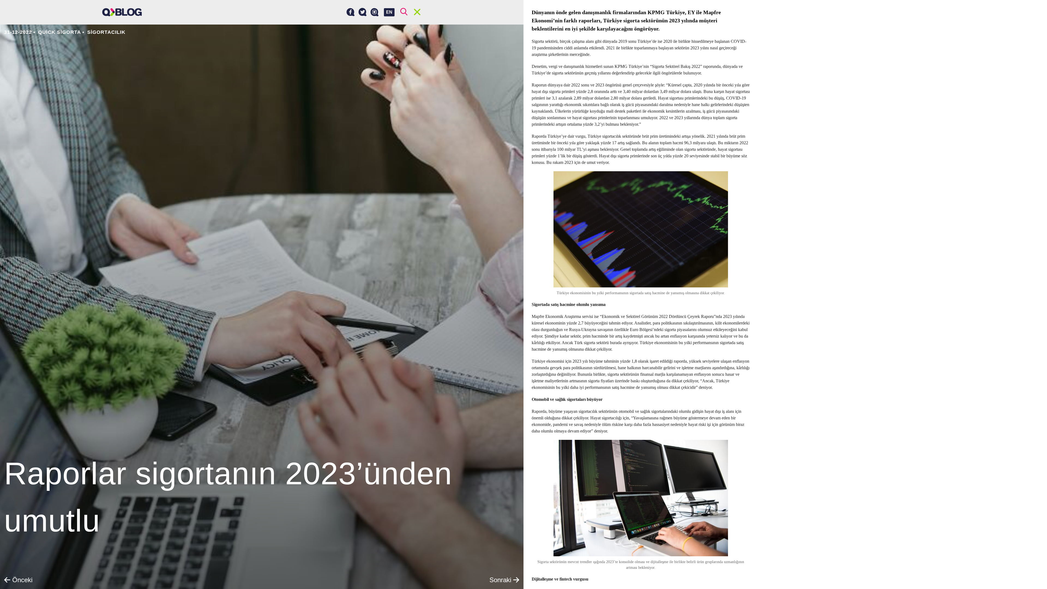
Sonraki (501, 580)
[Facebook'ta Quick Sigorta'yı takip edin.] (350, 12)
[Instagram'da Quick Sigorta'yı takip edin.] (374, 12)
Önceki (21, 580)
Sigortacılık (106, 32)
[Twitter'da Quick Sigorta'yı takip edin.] (362, 12)
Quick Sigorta (59, 32)
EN (389, 12)
